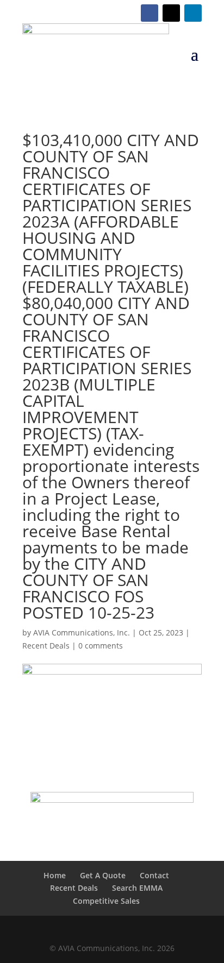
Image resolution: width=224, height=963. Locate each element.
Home (54, 875)
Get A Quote (103, 875)
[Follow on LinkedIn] (193, 13)
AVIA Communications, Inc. (81, 632)
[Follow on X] (171, 13)
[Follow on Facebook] (149, 13)
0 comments (100, 645)
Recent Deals (46, 645)
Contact (154, 875)
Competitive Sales (106, 901)
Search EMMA (137, 888)
